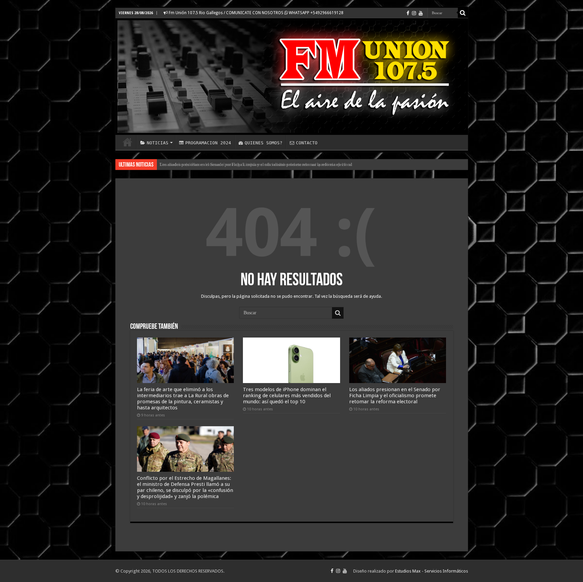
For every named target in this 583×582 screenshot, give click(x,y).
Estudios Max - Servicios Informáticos (431, 571)
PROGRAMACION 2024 (208, 142)
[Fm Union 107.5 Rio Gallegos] (291, 76)
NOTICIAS (157, 142)
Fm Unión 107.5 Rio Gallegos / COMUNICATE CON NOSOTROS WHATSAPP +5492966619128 (255, 12)
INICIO (127, 142)
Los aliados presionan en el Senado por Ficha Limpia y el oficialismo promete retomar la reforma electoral (256, 164)
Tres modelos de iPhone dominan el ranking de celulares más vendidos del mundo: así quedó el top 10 (287, 395)
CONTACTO (306, 142)
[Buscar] (463, 13)
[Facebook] (408, 13)
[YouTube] (420, 13)
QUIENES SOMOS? (263, 142)
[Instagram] (414, 13)
